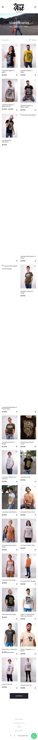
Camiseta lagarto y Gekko (26, 71)
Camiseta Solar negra (9, 614)
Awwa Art (19, 12)
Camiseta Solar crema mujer (9, 546)
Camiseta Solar (25, 477)
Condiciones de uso (19, 723)
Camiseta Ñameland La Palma (28, 257)
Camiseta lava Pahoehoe (6, 141)
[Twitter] (18, 735)
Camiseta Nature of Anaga (26, 292)
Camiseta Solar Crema (27, 512)
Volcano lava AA (7, 684)
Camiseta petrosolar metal (27, 443)
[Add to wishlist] (16, 45)
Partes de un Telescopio (9, 649)
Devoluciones (19, 730)
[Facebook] (10, 735)
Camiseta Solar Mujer (9, 580)
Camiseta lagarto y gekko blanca (8, 105)
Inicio (10, 26)
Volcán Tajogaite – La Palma (27, 650)
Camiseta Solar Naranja (28, 581)
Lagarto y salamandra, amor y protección (27, 615)
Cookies (19, 727)
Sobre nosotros (19, 719)
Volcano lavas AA (25, 685)
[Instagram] (14, 735)
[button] (34, 736)
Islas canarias (18, 26)
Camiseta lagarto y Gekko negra (26, 106)
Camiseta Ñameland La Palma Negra (9, 408)
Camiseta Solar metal (27, 545)
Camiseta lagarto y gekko (8, 71)
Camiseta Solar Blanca (9, 512)
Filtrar (34, 40)
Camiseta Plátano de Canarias (8, 478)
